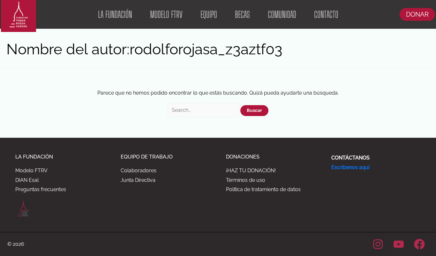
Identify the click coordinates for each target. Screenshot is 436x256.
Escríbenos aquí (350, 167)
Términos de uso (245, 180)
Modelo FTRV (31, 170)
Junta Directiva (138, 180)
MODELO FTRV (166, 14)
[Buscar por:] (204, 110)
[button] (417, 14)
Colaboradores (138, 170)
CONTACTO (326, 14)
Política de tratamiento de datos (263, 189)
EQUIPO (208, 14)
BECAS (242, 14)
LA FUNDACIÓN (115, 14)
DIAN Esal (27, 180)
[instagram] (379, 244)
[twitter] (399, 244)
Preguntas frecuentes (40, 189)
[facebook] (420, 244)
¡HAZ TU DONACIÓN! (251, 170)
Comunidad (282, 14)
